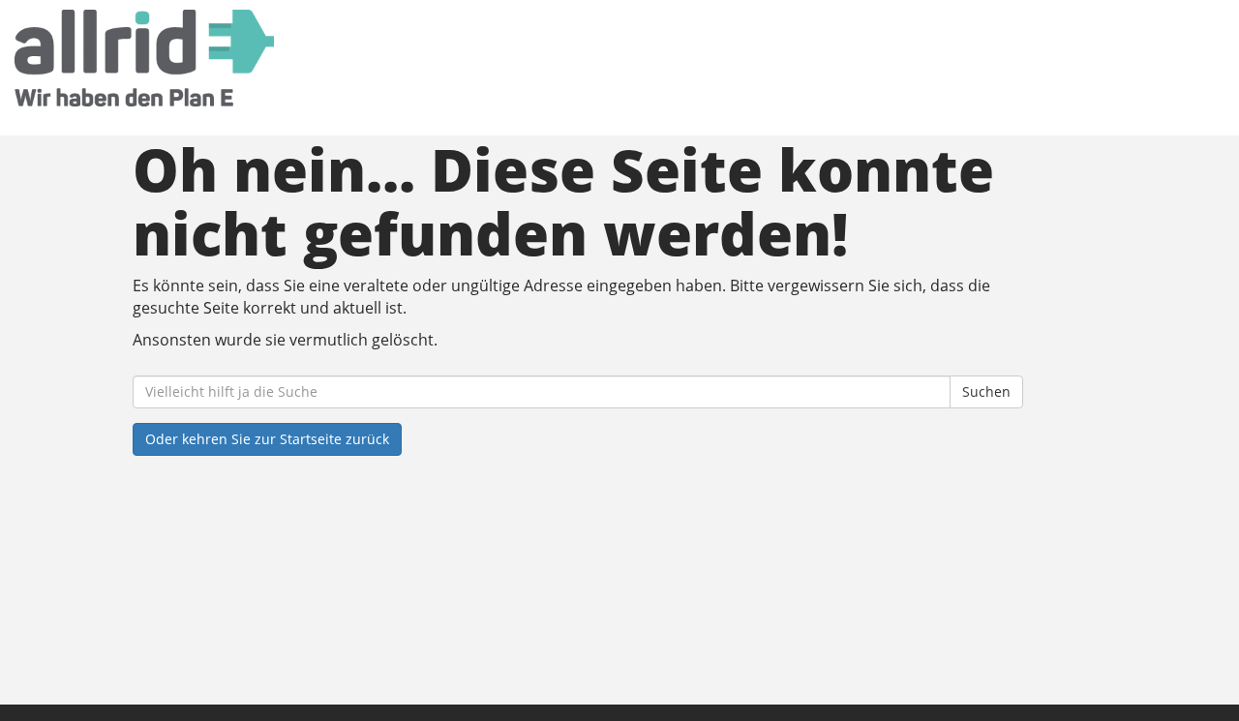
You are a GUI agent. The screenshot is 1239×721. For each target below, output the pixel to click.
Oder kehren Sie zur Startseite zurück (267, 439)
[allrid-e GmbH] (265, 58)
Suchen (986, 391)
